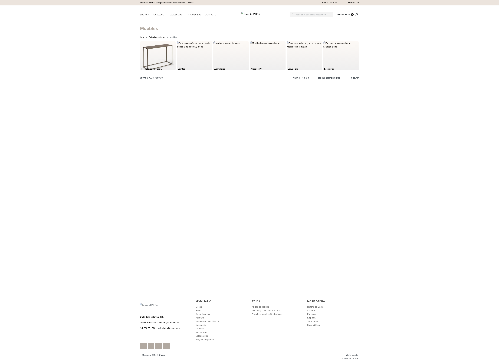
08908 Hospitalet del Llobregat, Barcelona (159, 322)
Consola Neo (205, 183)
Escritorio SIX (160, 134)
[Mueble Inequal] (205, 259)
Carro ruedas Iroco (338, 183)
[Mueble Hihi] (160, 259)
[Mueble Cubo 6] (205, 112)
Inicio (142, 37)
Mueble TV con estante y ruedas (339, 232)
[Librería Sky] (294, 210)
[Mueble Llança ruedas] (338, 259)
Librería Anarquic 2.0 (249, 232)
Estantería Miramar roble (294, 183)
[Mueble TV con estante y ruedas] (338, 210)
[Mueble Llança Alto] (249, 259)
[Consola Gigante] (160, 161)
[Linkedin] (158, 346)
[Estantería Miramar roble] (294, 161)
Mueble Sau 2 (249, 134)
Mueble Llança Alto (249, 281)
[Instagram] (166, 346)
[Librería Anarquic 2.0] (249, 210)
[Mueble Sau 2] (249, 112)
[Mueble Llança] (294, 259)
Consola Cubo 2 (339, 134)
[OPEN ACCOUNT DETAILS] (356, 14)
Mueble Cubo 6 (204, 134)
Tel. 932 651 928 (147, 328)
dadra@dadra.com (171, 328)
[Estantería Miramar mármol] (249, 161)
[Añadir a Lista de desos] (176, 96)
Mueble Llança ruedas (339, 281)
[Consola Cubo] (294, 112)
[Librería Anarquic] (205, 210)
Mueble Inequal (205, 281)
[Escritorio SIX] (160, 112)
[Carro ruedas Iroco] (338, 161)
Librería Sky (294, 232)
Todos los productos (157, 37)
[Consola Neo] (205, 161)
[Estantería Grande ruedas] (160, 210)
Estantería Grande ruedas (160, 232)
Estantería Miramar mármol (249, 183)
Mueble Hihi (160, 281)
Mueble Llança (294, 281)
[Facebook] (143, 346)
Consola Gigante (160, 183)
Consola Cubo (294, 134)
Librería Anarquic (204, 232)
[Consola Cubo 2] (338, 112)
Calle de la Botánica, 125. (152, 316)
